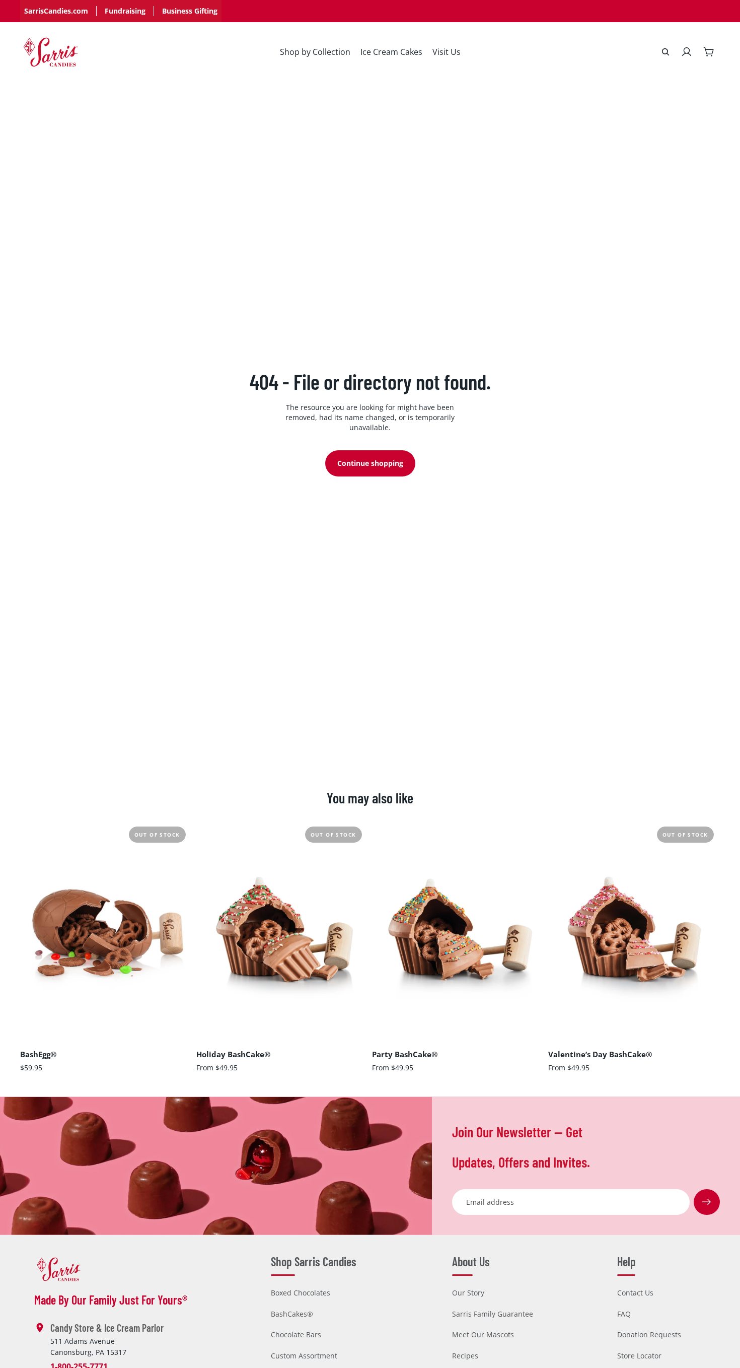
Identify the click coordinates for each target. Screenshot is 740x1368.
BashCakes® (292, 1314)
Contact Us (635, 1292)
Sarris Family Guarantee (492, 1314)
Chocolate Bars (296, 1334)
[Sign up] (707, 1202)
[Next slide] (177, 927)
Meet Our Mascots (483, 1334)
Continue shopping (370, 463)
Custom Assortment (304, 1355)
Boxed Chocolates (300, 1292)
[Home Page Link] (50, 52)
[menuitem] (315, 52)
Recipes (465, 1355)
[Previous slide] (35, 927)
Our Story (468, 1292)
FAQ (624, 1314)
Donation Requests (649, 1334)
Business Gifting (189, 11)
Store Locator (639, 1355)
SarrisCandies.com (56, 11)
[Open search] (665, 52)
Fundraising (125, 11)
